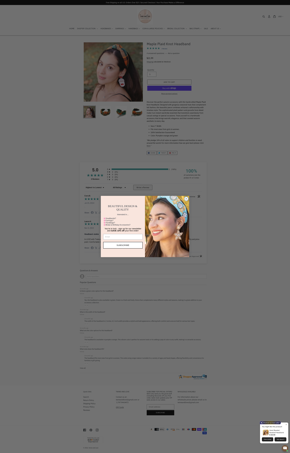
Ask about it (280, 439)
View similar (267, 439)
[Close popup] (286, 424)
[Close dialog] (186, 199)
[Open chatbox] (285, 448)
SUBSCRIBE (123, 245)
